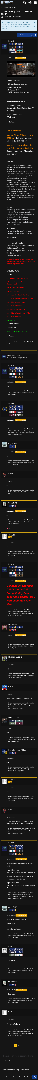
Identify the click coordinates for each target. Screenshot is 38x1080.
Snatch (25, 892)
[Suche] (25, 3)
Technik (12, 336)
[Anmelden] (30, 2)
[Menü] (35, 3)
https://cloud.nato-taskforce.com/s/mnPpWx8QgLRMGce (21, 884)
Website (23, 22)
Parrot (6, 17)
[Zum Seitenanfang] (34, 1077)
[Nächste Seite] (22, 1045)
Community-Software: (19, 1077)
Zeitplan (12, 122)
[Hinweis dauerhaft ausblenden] (34, 22)
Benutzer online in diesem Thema (18, 1056)
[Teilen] (35, 35)
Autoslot (26, 342)
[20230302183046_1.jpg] (21, 69)
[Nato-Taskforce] (7, 3)
